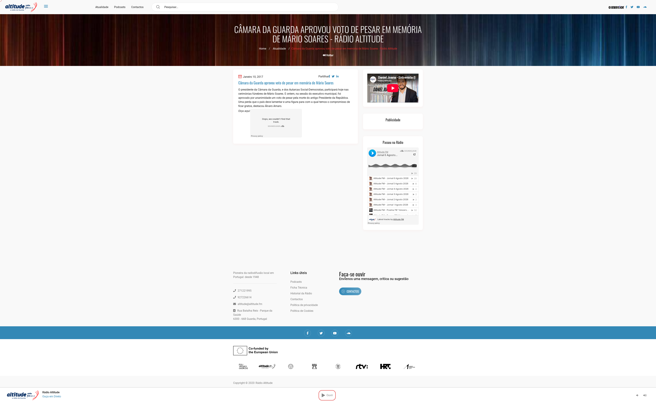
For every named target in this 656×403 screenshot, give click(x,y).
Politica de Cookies (301, 310)
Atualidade (101, 7)
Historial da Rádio (301, 293)
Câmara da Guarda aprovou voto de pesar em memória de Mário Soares (285, 82)
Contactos (137, 7)
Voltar (329, 55)
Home (262, 48)
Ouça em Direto (51, 396)
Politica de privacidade (304, 305)
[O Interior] (616, 7)
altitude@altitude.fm (250, 304)
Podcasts (119, 7)
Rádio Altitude (264, 383)
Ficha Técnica (298, 287)
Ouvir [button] (329, 395)
